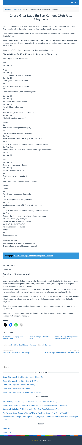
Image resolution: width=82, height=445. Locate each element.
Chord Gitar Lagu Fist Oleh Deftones (16, 388)
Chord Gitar (14, 345)
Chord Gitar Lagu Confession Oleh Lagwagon (16, 351)
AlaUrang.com (45, 440)
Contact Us (7, 432)
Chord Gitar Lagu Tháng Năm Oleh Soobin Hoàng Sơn (23, 377)
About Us (6, 428)
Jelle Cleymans (46, 345)
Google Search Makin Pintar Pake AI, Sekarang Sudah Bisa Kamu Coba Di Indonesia (35, 405)
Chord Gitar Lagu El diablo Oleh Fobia (40, 338)
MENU (76, 3)
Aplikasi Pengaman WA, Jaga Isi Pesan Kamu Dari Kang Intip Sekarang (30, 401)
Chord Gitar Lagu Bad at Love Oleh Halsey (19, 384)
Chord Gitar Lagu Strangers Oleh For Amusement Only (66, 338)
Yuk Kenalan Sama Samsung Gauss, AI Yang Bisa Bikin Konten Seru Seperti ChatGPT (36, 413)
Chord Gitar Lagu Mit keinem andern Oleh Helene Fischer (61, 351)
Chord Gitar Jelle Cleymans (27, 345)
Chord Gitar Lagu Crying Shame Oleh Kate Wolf (13, 338)
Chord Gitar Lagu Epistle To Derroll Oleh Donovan (22, 392)
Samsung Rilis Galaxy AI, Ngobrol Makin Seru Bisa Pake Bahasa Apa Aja (31, 409)
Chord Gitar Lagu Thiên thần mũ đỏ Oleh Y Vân (20, 381)
